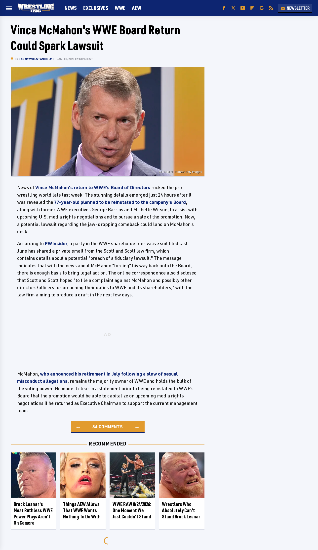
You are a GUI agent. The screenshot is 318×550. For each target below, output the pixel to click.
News (71, 7)
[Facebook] (224, 8)
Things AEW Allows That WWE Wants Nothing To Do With (82, 510)
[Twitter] (233, 8)
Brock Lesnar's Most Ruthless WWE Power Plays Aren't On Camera (33, 513)
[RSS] (271, 8)
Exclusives (95, 7)
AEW (136, 7)
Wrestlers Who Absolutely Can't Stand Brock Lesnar (181, 510)
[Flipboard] (252, 8)
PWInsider (56, 243)
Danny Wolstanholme (36, 59)
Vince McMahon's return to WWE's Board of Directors (92, 187)
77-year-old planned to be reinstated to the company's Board (120, 202)
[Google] (261, 8)
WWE (120, 7)
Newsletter (298, 8)
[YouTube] (242, 8)
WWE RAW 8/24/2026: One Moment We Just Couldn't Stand (132, 510)
